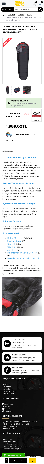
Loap (29, 15)
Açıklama (7, 151)
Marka (21, 15)
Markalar (11, 15)
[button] (20, 83)
